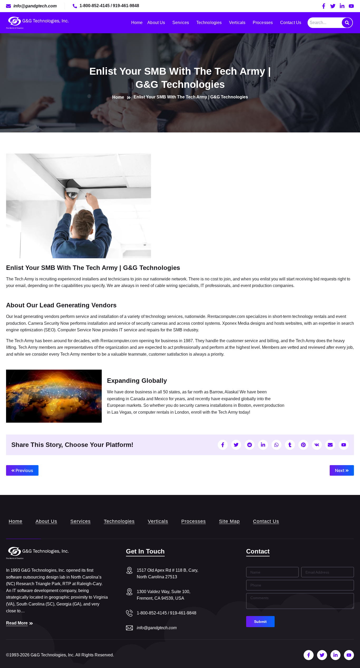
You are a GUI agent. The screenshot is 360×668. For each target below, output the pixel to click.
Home (137, 22)
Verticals (237, 22)
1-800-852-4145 (95, 5)
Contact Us (290, 22)
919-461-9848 (126, 5)
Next (340, 470)
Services (180, 22)
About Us (156, 22)
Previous (23, 470)
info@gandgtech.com (157, 628)
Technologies (209, 22)
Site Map (229, 521)
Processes (263, 22)
